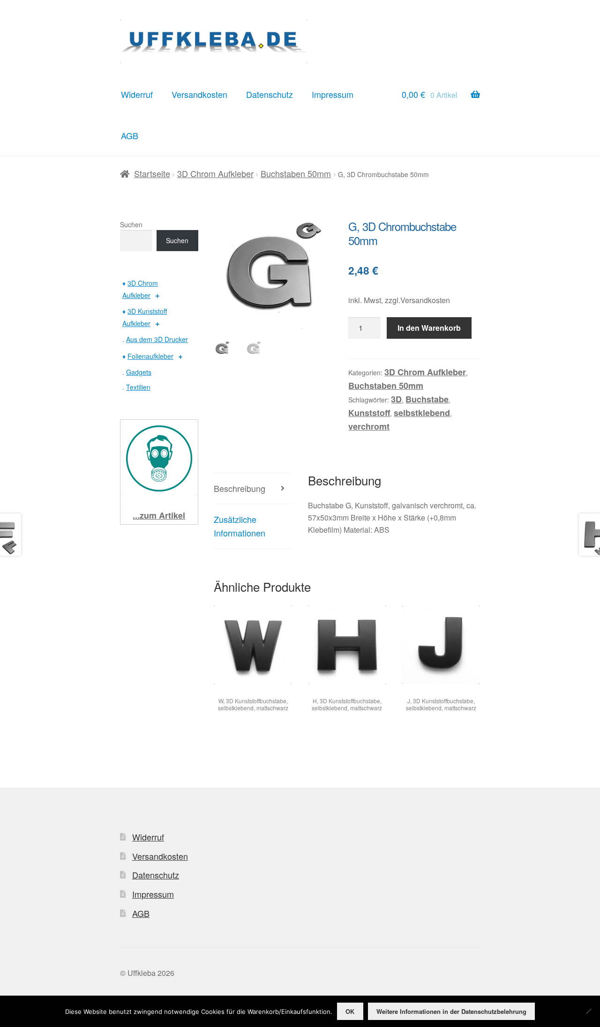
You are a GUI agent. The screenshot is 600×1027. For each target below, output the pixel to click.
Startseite (152, 173)
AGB (129, 135)
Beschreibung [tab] (239, 488)
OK (349, 1011)
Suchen (131, 224)
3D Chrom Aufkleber (215, 173)
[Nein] (588, 1011)
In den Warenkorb (429, 327)
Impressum (332, 94)
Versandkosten (199, 94)
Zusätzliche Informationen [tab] (239, 526)
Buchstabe (427, 399)
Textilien (138, 387)
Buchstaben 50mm (296, 173)
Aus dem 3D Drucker (157, 339)
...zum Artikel (159, 515)
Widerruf (137, 94)
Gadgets (138, 372)
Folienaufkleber (150, 356)
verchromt (369, 426)
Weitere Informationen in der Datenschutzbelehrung (451, 1011)
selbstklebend (422, 413)
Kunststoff (369, 413)
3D (396, 399)
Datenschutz (269, 94)
